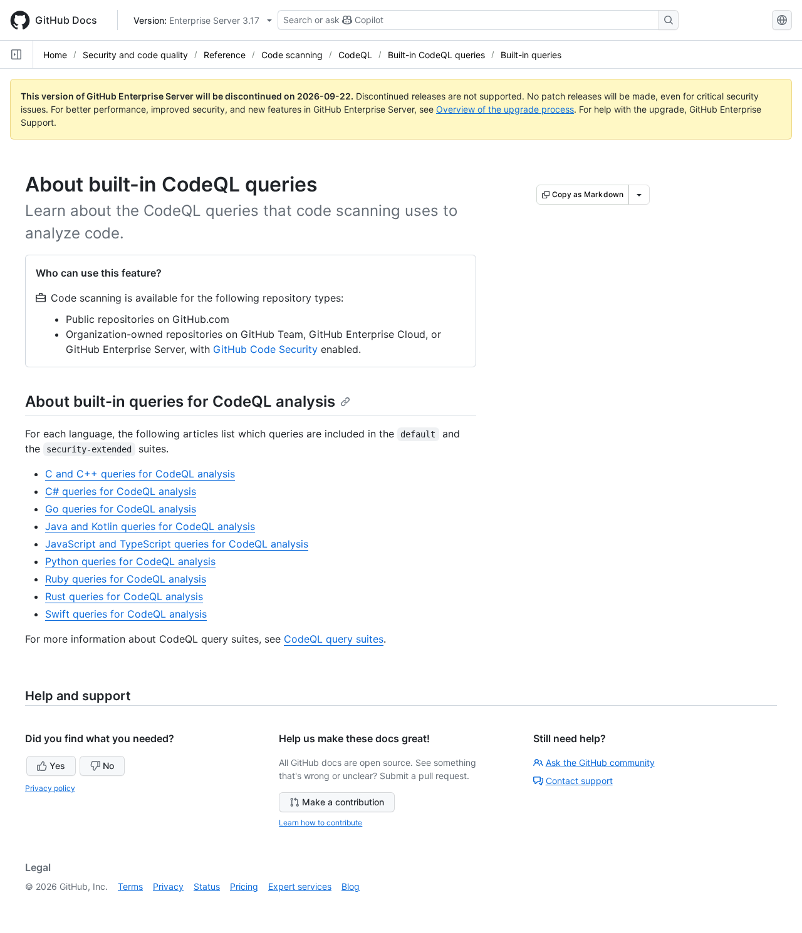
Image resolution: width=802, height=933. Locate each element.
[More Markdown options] (639, 195)
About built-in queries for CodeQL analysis (180, 401)
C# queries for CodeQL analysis (120, 491)
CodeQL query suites (333, 639)
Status (207, 886)
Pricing (244, 886)
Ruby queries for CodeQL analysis (125, 579)
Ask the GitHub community (600, 762)
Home (55, 54)
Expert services (299, 886)
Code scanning (292, 54)
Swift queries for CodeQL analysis (126, 614)
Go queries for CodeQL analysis (120, 508)
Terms (130, 886)
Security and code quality (135, 54)
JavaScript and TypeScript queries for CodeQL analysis (176, 544)
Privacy (168, 886)
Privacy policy (50, 788)
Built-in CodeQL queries (436, 54)
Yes (57, 765)
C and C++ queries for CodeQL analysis (140, 473)
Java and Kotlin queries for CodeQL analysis (150, 526)
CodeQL (355, 54)
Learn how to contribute (320, 822)
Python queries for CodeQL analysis (130, 561)
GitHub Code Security (265, 349)
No (108, 765)
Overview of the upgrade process (505, 109)
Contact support (579, 780)
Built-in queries (531, 54)
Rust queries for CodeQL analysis (124, 596)
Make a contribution (343, 802)
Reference (225, 54)
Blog (350, 886)
